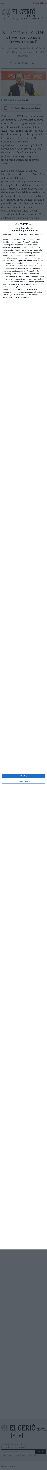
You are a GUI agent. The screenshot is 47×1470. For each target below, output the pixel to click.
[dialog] (23, 735)
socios (25, 234)
